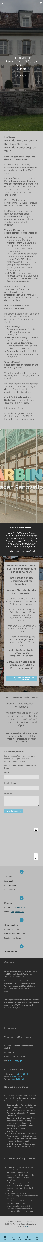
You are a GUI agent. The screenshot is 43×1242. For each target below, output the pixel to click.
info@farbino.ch (17, 911)
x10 (26, 1226)
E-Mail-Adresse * (10, 783)
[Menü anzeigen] (2, 3)
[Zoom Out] (36, 858)
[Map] (21, 844)
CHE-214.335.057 (14, 1061)
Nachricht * (8, 793)
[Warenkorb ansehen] (40, 3)
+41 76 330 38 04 (18, 907)
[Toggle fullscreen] (36, 829)
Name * (7, 772)
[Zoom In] (36, 855)
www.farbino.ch (18, 1079)
